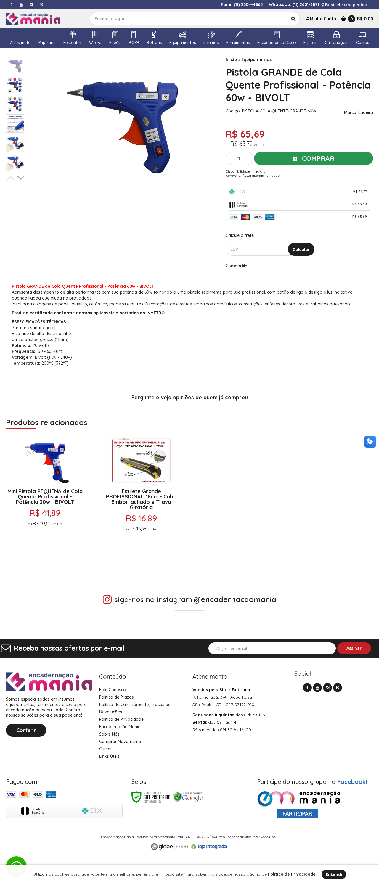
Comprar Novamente (120, 741)
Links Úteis (109, 756)
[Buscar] (293, 18)
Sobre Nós (109, 734)
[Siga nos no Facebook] (11, 4)
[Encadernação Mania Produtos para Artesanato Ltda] (37, 19)
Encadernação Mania (120, 726)
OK (301, 249)
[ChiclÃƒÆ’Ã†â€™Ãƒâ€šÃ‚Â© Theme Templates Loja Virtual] (169, 846)
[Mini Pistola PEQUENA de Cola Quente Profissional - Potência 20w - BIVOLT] (45, 501)
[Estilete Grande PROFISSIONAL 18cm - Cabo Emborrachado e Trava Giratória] (141, 501)
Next (21, 177)
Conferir (26, 730)
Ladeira (365, 112)
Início (231, 59)
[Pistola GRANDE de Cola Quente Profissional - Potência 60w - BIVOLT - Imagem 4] (15, 123)
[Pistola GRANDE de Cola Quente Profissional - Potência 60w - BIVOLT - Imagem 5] (15, 143)
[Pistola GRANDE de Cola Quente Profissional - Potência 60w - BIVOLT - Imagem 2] (15, 85)
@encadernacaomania (235, 599)
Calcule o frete (240, 235)
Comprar (317, 158)
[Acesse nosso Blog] (41, 4)
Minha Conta (323, 18)
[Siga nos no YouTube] (317, 687)
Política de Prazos (116, 697)
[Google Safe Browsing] (188, 796)
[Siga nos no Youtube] (21, 4)
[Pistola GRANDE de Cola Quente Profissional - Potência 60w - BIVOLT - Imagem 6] (15, 162)
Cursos (106, 749)
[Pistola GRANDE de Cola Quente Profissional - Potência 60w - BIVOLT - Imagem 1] (15, 66)
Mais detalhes (45, 543)
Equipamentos (256, 59)
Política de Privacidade (121, 719)
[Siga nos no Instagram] (31, 4)
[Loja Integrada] (209, 846)
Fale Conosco (112, 689)
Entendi (334, 874)
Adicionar (67, 557)
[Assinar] (354, 648)
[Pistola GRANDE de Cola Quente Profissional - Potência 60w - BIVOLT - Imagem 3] (15, 104)
